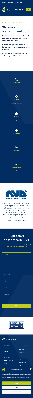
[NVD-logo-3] (16, 191)
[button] (30, 369)
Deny (16, 387)
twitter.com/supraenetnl (16, 171)
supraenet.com (16, 137)
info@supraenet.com (16, 45)
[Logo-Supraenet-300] (12, 7)
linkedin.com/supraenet (16, 154)
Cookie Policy (15, 395)
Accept (16, 383)
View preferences (16, 391)
